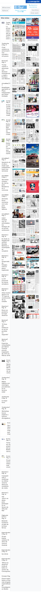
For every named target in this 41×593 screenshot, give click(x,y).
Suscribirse (35, 10)
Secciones (7, 7)
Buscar (6, 10)
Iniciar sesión (35, 13)
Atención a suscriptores (33, 6)
